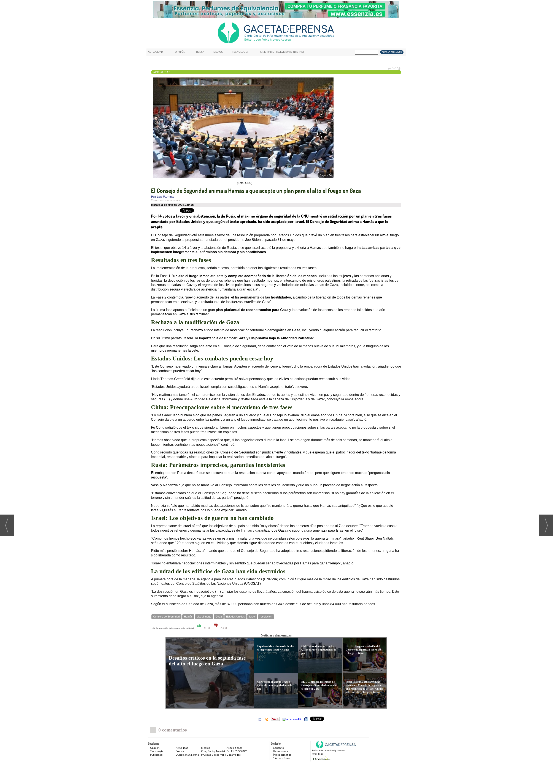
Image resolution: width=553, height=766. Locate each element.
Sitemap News (281, 758)
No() (223, 627)
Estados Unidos (235, 616)
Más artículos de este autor (165, 200)
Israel (252, 616)
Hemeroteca (280, 751)
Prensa (199, 52)
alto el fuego (204, 616)
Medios (218, 52)
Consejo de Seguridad (166, 616)
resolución (266, 616)
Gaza (219, 616)
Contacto (278, 748)
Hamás (188, 616)
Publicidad (156, 755)
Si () (206, 627)
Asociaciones (234, 748)
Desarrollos (234, 755)
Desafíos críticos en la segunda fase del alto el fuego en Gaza (207, 660)
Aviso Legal (318, 753)
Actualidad (155, 52)
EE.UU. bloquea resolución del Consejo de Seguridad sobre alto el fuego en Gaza (319, 685)
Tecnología (240, 52)
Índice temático (282, 755)
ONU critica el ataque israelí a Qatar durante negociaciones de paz (274, 685)
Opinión (180, 52)
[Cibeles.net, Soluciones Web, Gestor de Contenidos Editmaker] (321, 758)
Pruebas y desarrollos (214, 755)
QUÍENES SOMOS (237, 751)
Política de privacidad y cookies (328, 750)
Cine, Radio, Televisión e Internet (282, 52)
